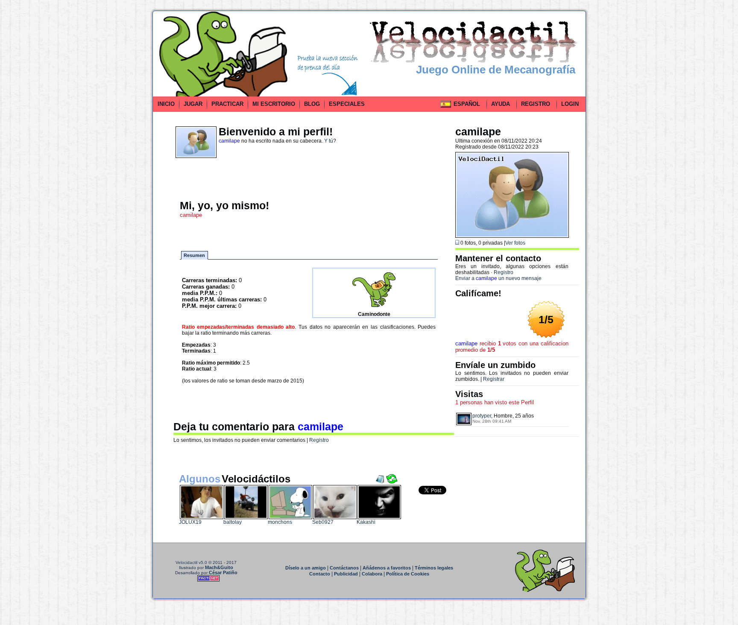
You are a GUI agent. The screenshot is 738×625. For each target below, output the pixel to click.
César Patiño (223, 572)
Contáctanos (344, 567)
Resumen (194, 255)
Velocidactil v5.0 (191, 562)
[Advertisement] (114, 138)
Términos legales (434, 567)
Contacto (319, 573)
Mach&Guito (219, 567)
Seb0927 (323, 522)
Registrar (493, 379)
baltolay (232, 522)
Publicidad (346, 573)
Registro (319, 440)
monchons (280, 522)
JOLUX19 (190, 522)
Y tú (328, 141)
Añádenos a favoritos (387, 567)
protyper (481, 416)
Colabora (372, 573)
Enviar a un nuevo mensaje (498, 278)
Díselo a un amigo (305, 567)
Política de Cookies (407, 573)
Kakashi (366, 522)
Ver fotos (515, 243)
